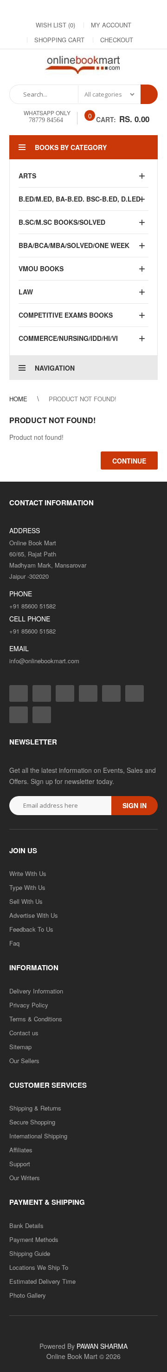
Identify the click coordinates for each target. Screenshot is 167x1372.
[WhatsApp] (149, 9)
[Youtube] (112, 9)
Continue (129, 460)
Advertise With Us (33, 915)
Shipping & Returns (35, 1108)
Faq (14, 943)
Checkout (116, 39)
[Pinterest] (130, 9)
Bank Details (26, 1225)
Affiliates (20, 1149)
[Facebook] (19, 9)
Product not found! (82, 398)
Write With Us (27, 873)
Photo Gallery (27, 1295)
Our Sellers (24, 1060)
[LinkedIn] (75, 9)
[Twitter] (56, 9)
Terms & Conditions (35, 1018)
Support (19, 1163)
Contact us (24, 1032)
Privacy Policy (28, 1004)
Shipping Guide (29, 1253)
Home (18, 398)
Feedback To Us (31, 929)
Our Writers (24, 1177)
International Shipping (38, 1135)
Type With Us (27, 887)
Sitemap (20, 1046)
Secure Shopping (32, 1121)
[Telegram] (93, 9)
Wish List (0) (55, 24)
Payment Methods (33, 1239)
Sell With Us (26, 901)
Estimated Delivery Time (42, 1281)
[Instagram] (38, 9)
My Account (111, 24)
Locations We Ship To (38, 1267)
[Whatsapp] (41, 714)
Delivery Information (36, 991)
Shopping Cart (59, 39)
